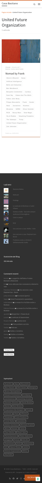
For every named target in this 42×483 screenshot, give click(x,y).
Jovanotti (8, 417)
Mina (7, 428)
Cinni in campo (18, 217)
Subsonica (28, 443)
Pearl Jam (22, 432)
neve (23, 428)
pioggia (8, 440)
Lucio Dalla (9, 421)
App (16, 384)
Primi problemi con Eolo (21, 324)
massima (21, 421)
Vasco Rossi (15, 447)
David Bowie (27, 402)
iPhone (24, 414)
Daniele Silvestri (12, 402)
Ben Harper (9, 387)
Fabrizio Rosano (9, 308)
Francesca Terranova (10, 290)
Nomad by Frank (14, 73)
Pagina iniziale (6, 12)
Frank (29, 410)
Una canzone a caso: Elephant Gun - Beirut (25, 235)
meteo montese (11, 425)
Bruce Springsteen (12, 391)
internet (8, 414)
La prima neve (21, 321)
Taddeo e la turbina (16, 331)
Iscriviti (32, 478)
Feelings (15, 200)
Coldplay (26, 395)
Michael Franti (27, 425)
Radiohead (9, 443)
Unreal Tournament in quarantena (21, 299)
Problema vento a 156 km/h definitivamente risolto (22, 241)
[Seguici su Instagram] (21, 478)
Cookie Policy (9, 354)
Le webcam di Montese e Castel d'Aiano (23, 207)
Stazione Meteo (18, 189)
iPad (16, 414)
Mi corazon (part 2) (23, 296)
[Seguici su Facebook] (13, 478)
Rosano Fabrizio (9, 321)
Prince (16, 440)
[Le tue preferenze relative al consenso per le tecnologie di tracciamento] (38, 479)
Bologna (32, 387)
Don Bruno (17, 406)
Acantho (8, 384)
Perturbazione (11, 436)
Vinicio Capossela (12, 451)
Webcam (16, 195)
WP (14, 472)
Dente (7, 406)
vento (26, 447)
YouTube (8, 454)
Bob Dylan (22, 387)
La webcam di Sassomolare (20, 317)
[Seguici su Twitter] (17, 478)
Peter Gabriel (25, 436)
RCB (14, 223)
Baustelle (25, 384)
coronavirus (10, 399)
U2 (6, 447)
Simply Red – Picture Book (20, 314)
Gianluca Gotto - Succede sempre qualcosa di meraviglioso (24, 213)
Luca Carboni (21, 417)
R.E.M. (25, 440)
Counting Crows (24, 399)
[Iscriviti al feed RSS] (10, 478)
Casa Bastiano (15, 469)
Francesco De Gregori (14, 410)
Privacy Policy (9, 350)
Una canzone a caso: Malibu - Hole (24, 229)
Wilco (25, 451)
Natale (14, 428)
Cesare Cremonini (12, 395)
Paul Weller (9, 432)
